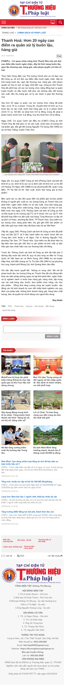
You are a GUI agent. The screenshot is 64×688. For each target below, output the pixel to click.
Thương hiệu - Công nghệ (29, 547)
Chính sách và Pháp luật (31, 32)
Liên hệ (9, 556)
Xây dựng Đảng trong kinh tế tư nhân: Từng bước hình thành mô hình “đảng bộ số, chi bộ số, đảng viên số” (15, 416)
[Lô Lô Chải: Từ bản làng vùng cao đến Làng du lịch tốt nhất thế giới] (48, 400)
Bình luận (52, 336)
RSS (22, 556)
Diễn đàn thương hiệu (8, 540)
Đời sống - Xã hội (24, 540)
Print (59, 56)
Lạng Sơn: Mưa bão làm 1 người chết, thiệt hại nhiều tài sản (29, 497)
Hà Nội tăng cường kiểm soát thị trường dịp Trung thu (14, 450)
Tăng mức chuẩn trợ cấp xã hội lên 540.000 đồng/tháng (26, 482)
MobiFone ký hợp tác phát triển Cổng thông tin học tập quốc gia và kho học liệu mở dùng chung (15, 381)
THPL (10, 306)
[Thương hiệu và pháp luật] (31, 574)
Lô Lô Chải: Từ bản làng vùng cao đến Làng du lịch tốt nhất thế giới (47, 415)
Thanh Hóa (18, 306)
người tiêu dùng (8, 310)
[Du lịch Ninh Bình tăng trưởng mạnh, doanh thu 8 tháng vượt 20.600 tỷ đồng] (48, 435)
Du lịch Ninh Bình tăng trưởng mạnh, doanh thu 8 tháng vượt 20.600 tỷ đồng (46, 450)
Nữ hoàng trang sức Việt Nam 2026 (32, 28)
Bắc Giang (50, 306)
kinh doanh (39, 306)
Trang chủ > (9, 32)
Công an (29, 306)
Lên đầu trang (54, 556)
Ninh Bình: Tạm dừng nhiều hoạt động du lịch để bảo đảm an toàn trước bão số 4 (29, 462)
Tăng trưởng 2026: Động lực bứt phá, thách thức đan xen (27, 512)
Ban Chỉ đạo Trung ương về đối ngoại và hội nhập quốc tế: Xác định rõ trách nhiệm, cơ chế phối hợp (47, 381)
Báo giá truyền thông (32, 652)
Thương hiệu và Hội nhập (44, 540)
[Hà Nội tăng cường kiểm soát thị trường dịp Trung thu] (15, 435)
